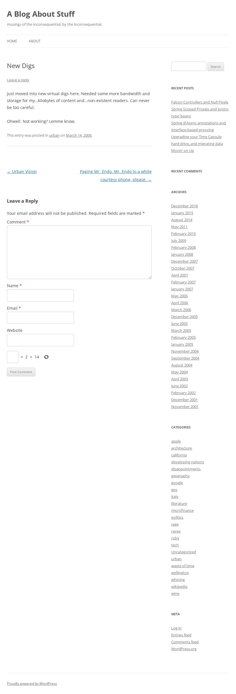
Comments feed (185, 641)
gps (174, 489)
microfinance (182, 510)
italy (174, 496)
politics (177, 517)
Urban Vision (22, 171)
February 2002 (183, 392)
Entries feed (181, 634)
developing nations (187, 461)
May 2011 (179, 226)
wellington (180, 572)
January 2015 (182, 212)
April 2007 (179, 275)
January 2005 (182, 344)
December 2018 (184, 205)
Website (14, 330)
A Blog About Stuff (41, 14)
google (177, 482)
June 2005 (179, 323)
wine (175, 593)
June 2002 (179, 385)
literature (179, 503)
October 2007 (182, 268)
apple (176, 441)
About (35, 41)
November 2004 (185, 351)
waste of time (182, 565)
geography (180, 475)
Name (14, 285)
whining (178, 579)
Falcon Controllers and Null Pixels (199, 102)
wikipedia (179, 586)
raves (175, 531)
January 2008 (182, 254)
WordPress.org (184, 648)
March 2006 (181, 309)
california (179, 455)
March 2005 (181, 330)
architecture (181, 448)
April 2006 (179, 302)
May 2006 (179, 295)
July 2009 (178, 240)
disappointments (186, 468)
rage (175, 524)
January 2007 (182, 288)
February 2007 (183, 282)
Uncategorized (183, 551)
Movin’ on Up (182, 150)
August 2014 (181, 219)
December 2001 (184, 399)
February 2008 (183, 247)
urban (54, 135)
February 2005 (183, 337)
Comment (18, 222)
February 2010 (183, 233)
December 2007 (184, 261)
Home (12, 41)
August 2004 (181, 365)
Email (14, 308)
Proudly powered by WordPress (32, 683)
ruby (175, 538)
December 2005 (184, 316)
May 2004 (179, 372)
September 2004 (185, 358)
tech (175, 545)
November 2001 (185, 406)
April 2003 (179, 378)
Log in (176, 628)
